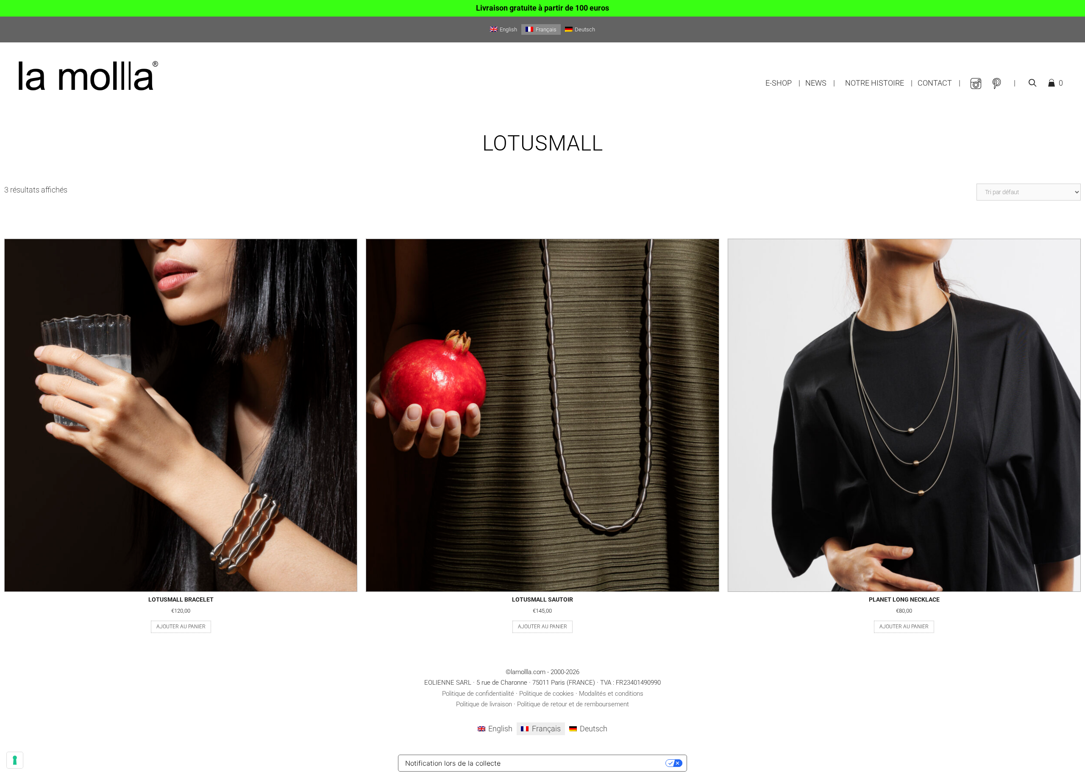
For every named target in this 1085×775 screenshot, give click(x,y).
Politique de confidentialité (478, 693)
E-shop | (782, 82)
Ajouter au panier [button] (181, 627)
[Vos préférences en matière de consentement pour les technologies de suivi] (15, 760)
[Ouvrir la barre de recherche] (1032, 83)
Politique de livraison (484, 704)
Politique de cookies (546, 693)
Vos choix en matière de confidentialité (586, 763)
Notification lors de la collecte (453, 763)
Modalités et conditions (611, 693)
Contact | (939, 82)
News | (820, 82)
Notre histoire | (879, 82)
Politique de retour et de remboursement (573, 704)
